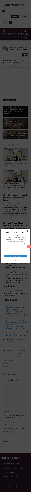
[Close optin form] (28, 231)
